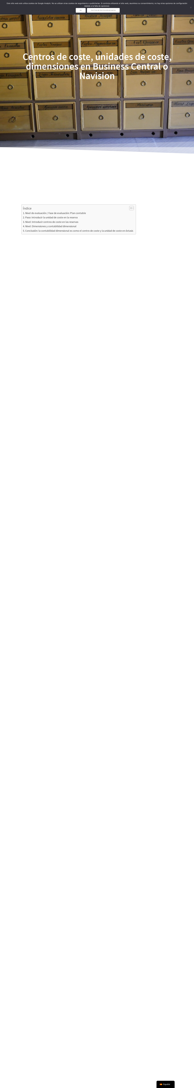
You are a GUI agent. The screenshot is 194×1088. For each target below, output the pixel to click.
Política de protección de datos (103, 10)
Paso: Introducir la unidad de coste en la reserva (51, 217)
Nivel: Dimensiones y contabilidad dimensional (50, 226)
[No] (190, 7)
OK (81, 10)
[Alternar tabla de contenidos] (130, 208)
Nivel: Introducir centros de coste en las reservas (51, 221)
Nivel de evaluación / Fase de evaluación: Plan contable (55, 213)
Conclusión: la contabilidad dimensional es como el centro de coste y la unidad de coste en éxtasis (79, 230)
